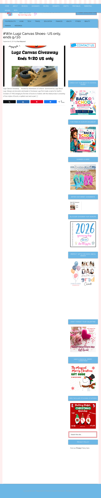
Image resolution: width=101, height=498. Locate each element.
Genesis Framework (58, 491)
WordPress (69, 491)
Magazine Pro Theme (43, 491)
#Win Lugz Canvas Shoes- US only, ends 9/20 (32, 35)
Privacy (78, 448)
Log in (76, 491)
